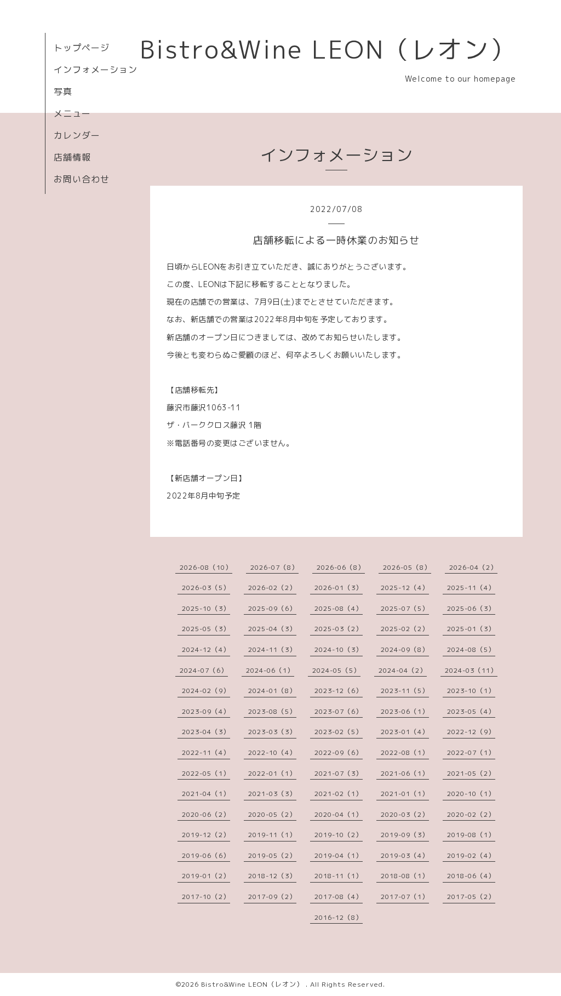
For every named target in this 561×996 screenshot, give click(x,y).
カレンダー (77, 135)
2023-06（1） (405, 711)
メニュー (72, 113)
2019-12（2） (206, 834)
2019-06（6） (206, 855)
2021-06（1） (405, 773)
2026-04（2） (473, 567)
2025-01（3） (471, 628)
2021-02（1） (338, 793)
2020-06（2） (206, 814)
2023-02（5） (338, 731)
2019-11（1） (272, 834)
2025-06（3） (471, 608)
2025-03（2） (338, 628)
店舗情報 (72, 157)
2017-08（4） (338, 896)
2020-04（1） (338, 814)
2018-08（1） (405, 875)
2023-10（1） (471, 690)
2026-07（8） (274, 567)
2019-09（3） (405, 834)
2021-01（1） (405, 793)
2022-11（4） (206, 752)
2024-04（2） (403, 670)
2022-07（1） (471, 752)
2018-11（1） (338, 875)
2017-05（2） (471, 896)
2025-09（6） (272, 608)
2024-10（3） (338, 649)
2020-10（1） (471, 793)
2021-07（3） (338, 773)
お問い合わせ (82, 179)
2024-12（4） (206, 649)
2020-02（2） (471, 814)
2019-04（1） (338, 855)
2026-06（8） (341, 567)
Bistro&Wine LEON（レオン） (328, 49)
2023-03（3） (272, 731)
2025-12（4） (405, 587)
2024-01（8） (272, 690)
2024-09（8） (405, 649)
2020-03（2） (405, 814)
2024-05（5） (336, 670)
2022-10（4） (272, 752)
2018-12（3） (272, 875)
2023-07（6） (338, 711)
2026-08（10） (206, 567)
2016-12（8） (338, 917)
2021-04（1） (206, 793)
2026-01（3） (338, 587)
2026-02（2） (272, 587)
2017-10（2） (206, 896)
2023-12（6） (338, 690)
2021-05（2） (471, 773)
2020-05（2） (272, 814)
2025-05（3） (206, 628)
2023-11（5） (405, 690)
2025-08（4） (338, 608)
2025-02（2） (405, 628)
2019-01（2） (206, 875)
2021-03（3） (272, 793)
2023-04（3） (206, 731)
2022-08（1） (405, 752)
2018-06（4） (471, 875)
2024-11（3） (272, 649)
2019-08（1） (471, 834)
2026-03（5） (206, 587)
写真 (63, 91)
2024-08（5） (471, 649)
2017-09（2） (272, 896)
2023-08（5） (272, 711)
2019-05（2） (272, 855)
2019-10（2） (338, 834)
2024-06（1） (270, 670)
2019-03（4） (405, 855)
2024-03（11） (471, 670)
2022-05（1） (206, 773)
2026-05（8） (407, 567)
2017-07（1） (405, 896)
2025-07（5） (405, 608)
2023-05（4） (471, 711)
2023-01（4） (405, 731)
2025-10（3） (206, 608)
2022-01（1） (272, 773)
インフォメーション (96, 70)
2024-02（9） (206, 690)
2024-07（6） (204, 670)
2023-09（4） (206, 711)
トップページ (82, 48)
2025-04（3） (272, 628)
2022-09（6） (338, 752)
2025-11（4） (471, 587)
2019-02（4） (471, 855)
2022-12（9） (471, 731)
